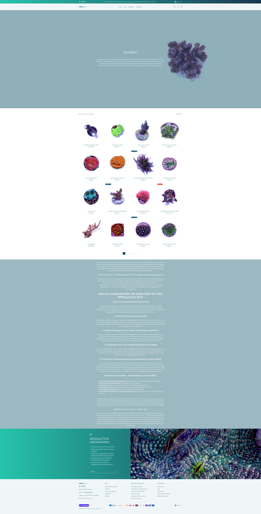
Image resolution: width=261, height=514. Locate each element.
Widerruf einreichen (162, 496)
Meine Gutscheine (136, 498)
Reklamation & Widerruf (163, 493)
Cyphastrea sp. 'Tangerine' (117, 178)
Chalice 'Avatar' (91, 211)
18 (134, 253)
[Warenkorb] (181, 7)
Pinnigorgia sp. (91, 244)
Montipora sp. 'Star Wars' (169, 244)
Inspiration (139, 7)
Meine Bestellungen (136, 486)
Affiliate (107, 496)
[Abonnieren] (115, 471)
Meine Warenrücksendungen (139, 489)
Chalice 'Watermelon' (91, 178)
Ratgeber (131, 7)
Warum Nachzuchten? (111, 486)
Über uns (107, 489)
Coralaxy (84, 508)
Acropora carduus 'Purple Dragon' (117, 211)
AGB (158, 489)
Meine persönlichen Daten (138, 496)
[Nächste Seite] (137, 253)
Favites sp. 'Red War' (117, 244)
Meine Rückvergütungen (138, 491)
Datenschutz (160, 491)
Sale (125, 7)
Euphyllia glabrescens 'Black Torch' (143, 178)
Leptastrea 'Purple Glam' (143, 244)
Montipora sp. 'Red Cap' (143, 211)
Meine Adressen (135, 493)
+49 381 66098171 (87, 492)
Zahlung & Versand (110, 491)
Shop (120, 7)
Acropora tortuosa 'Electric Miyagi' (169, 211)
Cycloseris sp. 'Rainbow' (169, 178)
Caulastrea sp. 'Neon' (117, 145)
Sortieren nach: (84, 114)
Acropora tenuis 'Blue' (143, 145)
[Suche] (174, 7)
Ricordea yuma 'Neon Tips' (169, 145)
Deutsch (179, 1)
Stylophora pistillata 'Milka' (91, 145)
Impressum (160, 486)
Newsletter (108, 493)
